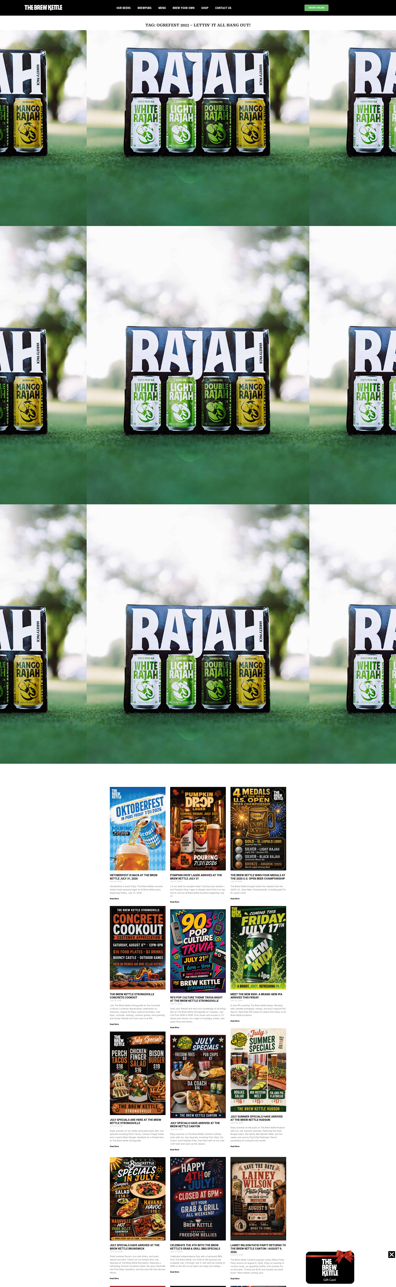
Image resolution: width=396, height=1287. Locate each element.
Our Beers (123, 8)
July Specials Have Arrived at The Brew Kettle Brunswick (134, 1247)
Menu (162, 8)
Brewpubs (145, 8)
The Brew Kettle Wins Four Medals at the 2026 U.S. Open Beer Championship (257, 877)
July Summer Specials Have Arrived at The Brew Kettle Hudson (256, 1118)
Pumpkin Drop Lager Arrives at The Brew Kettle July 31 (196, 877)
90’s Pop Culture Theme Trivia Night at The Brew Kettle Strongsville (196, 999)
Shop (204, 8)
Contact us (223, 8)
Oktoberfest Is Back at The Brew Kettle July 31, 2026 (133, 877)
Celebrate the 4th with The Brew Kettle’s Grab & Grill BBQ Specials (195, 1247)
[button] (392, 1254)
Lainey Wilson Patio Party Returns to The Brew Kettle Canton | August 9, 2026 (258, 1248)
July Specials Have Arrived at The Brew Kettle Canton (195, 1124)
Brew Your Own (183, 8)
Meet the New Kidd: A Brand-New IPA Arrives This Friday (256, 996)
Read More (114, 899)
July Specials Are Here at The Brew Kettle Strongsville (135, 1121)
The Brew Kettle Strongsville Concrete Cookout (132, 996)
